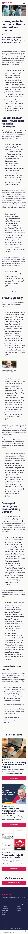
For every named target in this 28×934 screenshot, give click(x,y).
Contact (18, 910)
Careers (18, 908)
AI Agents (4, 906)
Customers (5, 910)
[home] (7, 2)
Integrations (5, 908)
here (16, 292)
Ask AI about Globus (5, 913)
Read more (14, 778)
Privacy (5, 928)
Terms (11, 928)
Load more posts (14, 883)
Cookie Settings (19, 928)
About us (18, 906)
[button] (23, 2)
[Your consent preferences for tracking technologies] (25, 931)
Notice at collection (8, 932)
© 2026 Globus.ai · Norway (10, 925)
